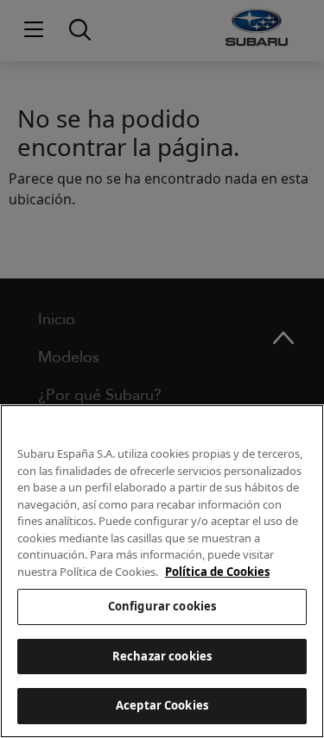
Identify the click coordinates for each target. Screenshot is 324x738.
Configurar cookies (162, 606)
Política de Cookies (217, 571)
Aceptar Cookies (162, 705)
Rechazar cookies (162, 656)
